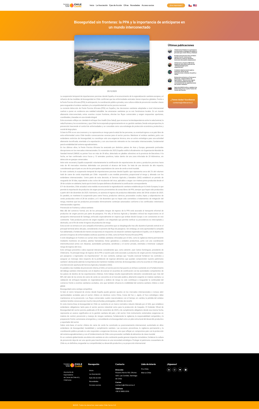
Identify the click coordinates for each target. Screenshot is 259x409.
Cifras (126, 5)
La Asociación (102, 5)
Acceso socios (148, 5)
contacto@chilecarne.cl (125, 385)
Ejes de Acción (115, 5)
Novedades (135, 5)
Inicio (92, 5)
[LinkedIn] (169, 370)
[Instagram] (174, 370)
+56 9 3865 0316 (122, 391)
